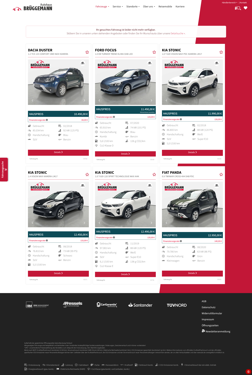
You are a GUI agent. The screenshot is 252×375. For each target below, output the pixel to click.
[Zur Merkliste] (245, 9)
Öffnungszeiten (210, 325)
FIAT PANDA (178, 174)
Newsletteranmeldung (218, 331)
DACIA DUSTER (48, 51)
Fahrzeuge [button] (101, 6)
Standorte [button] (132, 6)
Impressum (208, 319)
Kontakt (243, 2)
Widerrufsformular (212, 313)
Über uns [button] (148, 6)
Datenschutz (209, 307)
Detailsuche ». (178, 33)
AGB (204, 301)
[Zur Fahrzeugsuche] (238, 9)
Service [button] (117, 6)
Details (57, 152)
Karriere (180, 6)
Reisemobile (165, 6)
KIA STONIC (182, 51)
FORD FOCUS (114, 51)
